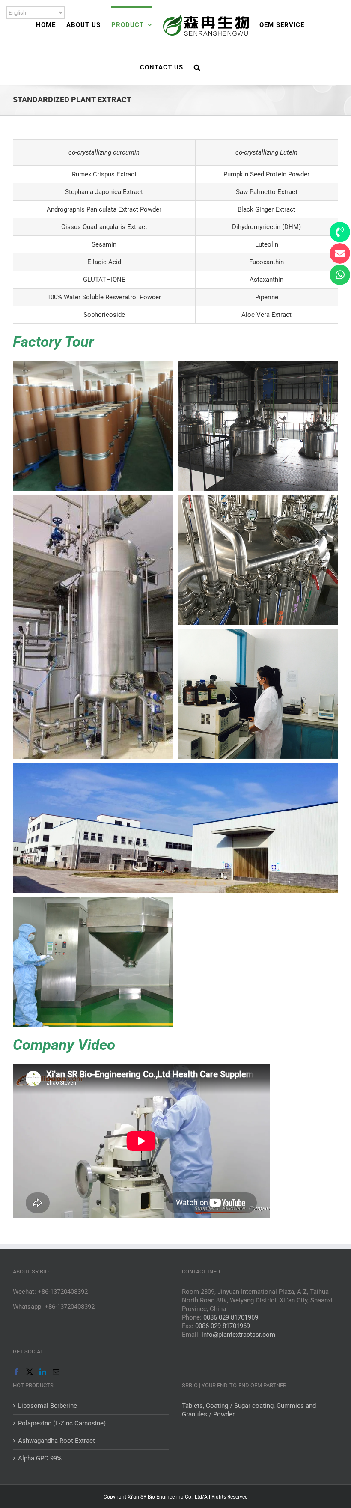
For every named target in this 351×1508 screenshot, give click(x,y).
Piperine (266, 297)
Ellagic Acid (104, 262)
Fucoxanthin (266, 262)
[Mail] (56, 1371)
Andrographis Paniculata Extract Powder (104, 209)
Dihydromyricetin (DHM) (266, 227)
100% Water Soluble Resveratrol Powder (104, 297)
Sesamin (104, 244)
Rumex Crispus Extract (104, 174)
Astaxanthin (266, 279)
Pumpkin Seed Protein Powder (266, 174)
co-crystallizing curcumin (104, 152)
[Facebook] (16, 1371)
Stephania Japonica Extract (104, 192)
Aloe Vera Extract (266, 315)
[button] (197, 67)
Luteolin (266, 244)
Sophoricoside (104, 315)
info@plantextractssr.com (238, 1334)
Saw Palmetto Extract (266, 192)
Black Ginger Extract (266, 209)
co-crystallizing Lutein (266, 152)
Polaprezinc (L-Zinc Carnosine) (62, 1423)
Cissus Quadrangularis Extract (104, 227)
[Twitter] (29, 1371)
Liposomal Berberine (47, 1406)
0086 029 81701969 (230, 1317)
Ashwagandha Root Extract (56, 1441)
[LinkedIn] (42, 1371)
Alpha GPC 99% (40, 1458)
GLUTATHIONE (104, 279)
